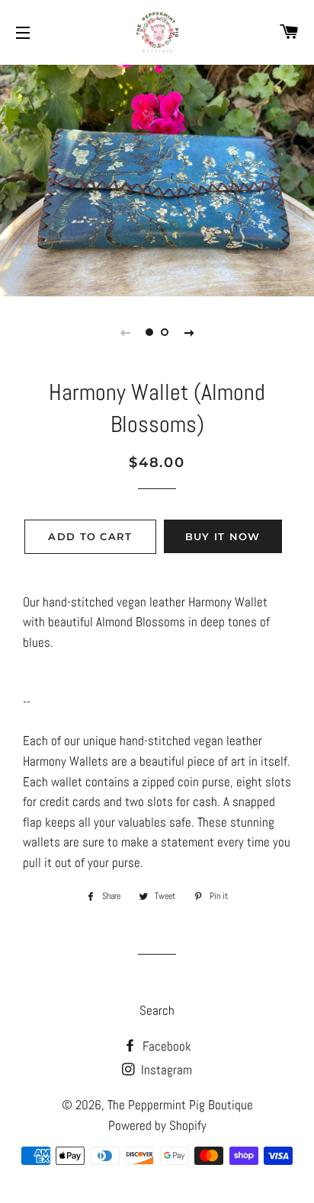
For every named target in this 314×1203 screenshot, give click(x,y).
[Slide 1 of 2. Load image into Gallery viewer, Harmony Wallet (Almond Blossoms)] (149, 332)
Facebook (165, 1046)
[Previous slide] (125, 332)
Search (157, 1010)
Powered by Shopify (157, 1125)
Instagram (165, 1069)
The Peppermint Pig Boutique (180, 1104)
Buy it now (223, 536)
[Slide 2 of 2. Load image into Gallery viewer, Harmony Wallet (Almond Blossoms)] (164, 332)
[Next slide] (189, 332)
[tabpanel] (157, 178)
